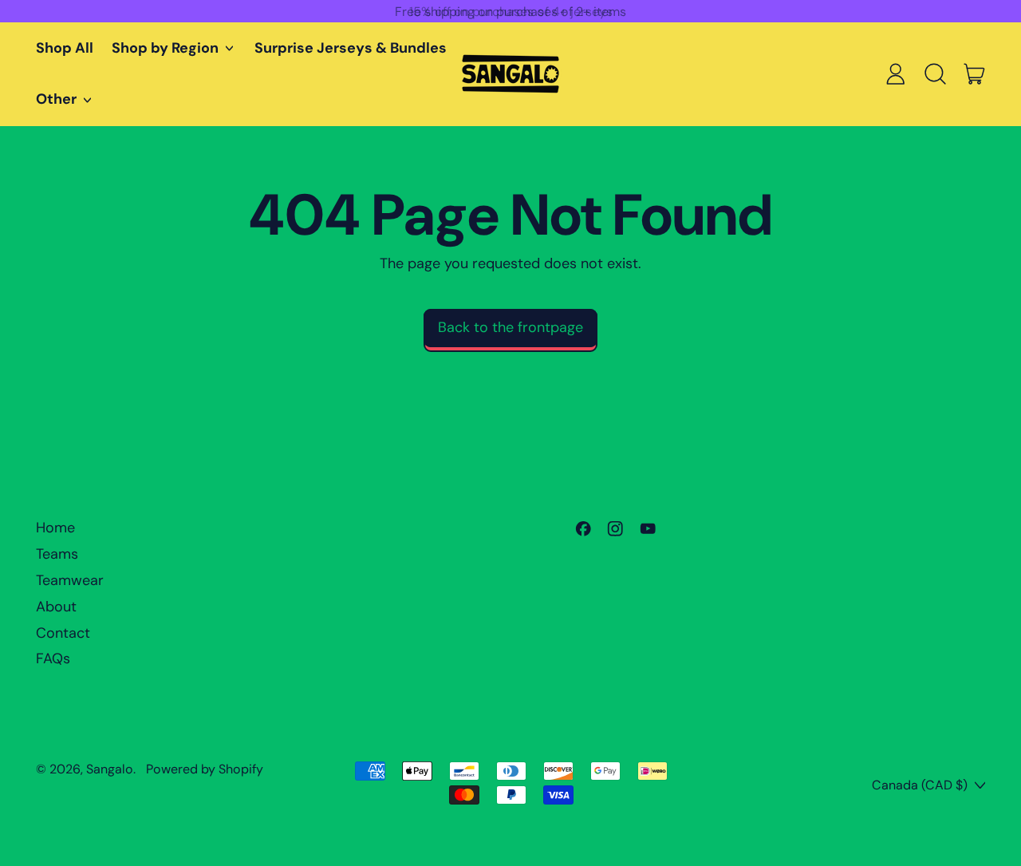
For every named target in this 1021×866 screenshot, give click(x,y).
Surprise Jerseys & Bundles (350, 47)
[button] (935, 74)
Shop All (64, 47)
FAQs (53, 658)
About (56, 606)
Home (55, 527)
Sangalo (109, 769)
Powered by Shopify (204, 769)
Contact (63, 633)
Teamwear (70, 580)
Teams (57, 553)
